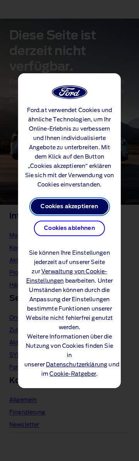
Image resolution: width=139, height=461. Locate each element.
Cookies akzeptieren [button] (69, 206)
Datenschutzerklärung (76, 365)
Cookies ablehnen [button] (69, 228)
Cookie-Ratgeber (72, 374)
